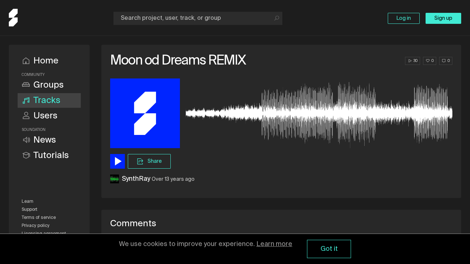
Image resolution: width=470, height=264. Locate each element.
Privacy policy (36, 226)
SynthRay (136, 179)
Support (29, 210)
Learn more (274, 244)
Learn (27, 201)
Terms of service (39, 218)
